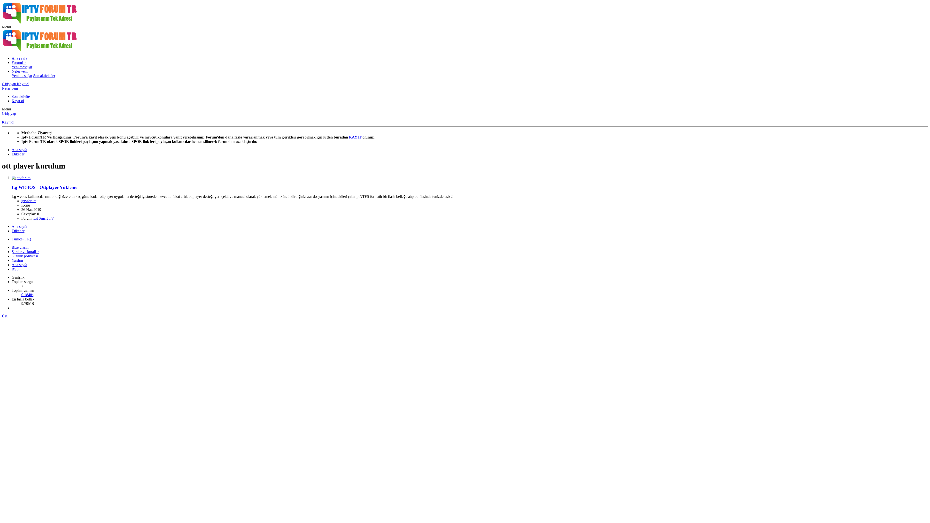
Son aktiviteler (44, 76)
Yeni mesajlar (22, 67)
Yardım (17, 260)
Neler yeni (20, 71)
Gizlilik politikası (25, 256)
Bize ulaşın (20, 247)
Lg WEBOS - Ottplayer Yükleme (44, 187)
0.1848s (27, 295)
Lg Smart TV (43, 218)
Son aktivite (21, 96)
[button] (6, 27)
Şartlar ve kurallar (25, 252)
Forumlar (19, 63)
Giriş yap (9, 113)
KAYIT (355, 137)
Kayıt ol (18, 101)
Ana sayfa (19, 58)
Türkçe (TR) (21, 239)
